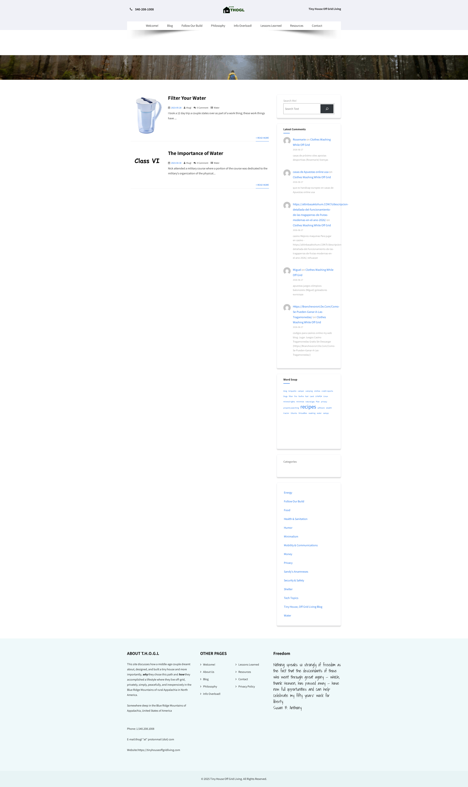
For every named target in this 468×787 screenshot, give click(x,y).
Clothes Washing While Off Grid (312, 177)
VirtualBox (303, 413)
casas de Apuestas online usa (311, 172)
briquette (292, 391)
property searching (291, 407)
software (321, 407)
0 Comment (202, 107)
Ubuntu (294, 413)
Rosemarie (299, 139)
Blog (170, 26)
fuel (306, 396)
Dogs (285, 396)
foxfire (301, 396)
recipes (308, 406)
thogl (188, 107)
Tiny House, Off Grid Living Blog (303, 607)
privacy (324, 401)
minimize (300, 401)
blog (285, 391)
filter (291, 396)
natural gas (309, 401)
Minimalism (291, 536)
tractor (286, 413)
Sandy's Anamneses (296, 572)
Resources (296, 26)
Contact (317, 26)
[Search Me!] (326, 108)
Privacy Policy (246, 686)
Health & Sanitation (295, 519)
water (319, 413)
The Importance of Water (195, 153)
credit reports (327, 391)
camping (309, 391)
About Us (208, 672)
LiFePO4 (318, 396)
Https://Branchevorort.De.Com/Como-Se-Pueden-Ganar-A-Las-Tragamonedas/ (316, 312)
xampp (326, 413)
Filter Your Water (187, 97)
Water (216, 107)
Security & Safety (294, 580)
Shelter (288, 589)
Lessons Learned (271, 26)
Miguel (297, 270)
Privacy (288, 563)
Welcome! (152, 26)
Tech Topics (291, 598)
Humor (288, 528)
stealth (329, 407)
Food (287, 510)
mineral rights (289, 401)
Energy (288, 492)
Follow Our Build (192, 26)
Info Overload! (243, 26)
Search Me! (290, 101)
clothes (317, 391)
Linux (325, 396)
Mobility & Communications (301, 545)
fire (295, 396)
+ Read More (262, 137)
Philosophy (218, 26)
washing (312, 413)
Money (288, 554)
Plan (318, 401)
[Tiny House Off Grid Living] (234, 12)
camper (301, 391)
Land (312, 396)
